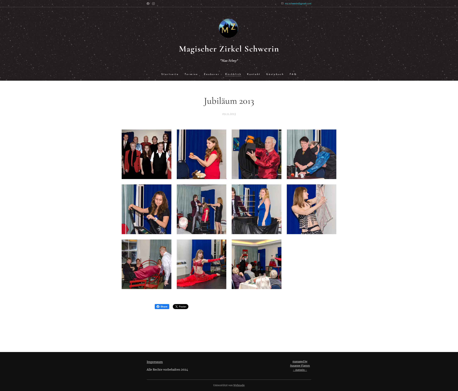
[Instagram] (153, 4)
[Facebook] (148, 4)
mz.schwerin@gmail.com (298, 3)
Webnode (239, 385)
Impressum (155, 362)
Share (163, 306)
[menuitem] (171, 74)
